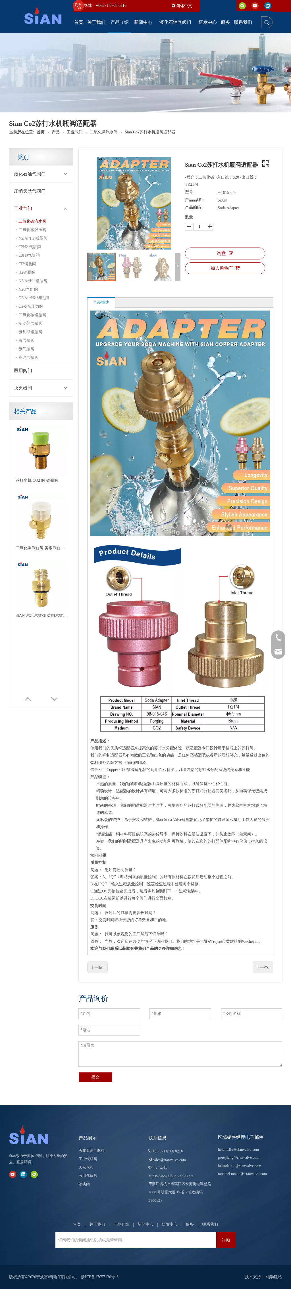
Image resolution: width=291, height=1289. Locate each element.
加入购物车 (222, 268)
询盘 (221, 253)
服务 (190, 1224)
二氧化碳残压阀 (32, 230)
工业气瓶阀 (88, 1159)
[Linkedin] (267, 5)
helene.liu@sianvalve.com (238, 1149)
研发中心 (170, 1224)
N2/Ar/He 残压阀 (32, 238)
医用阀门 (23, 370)
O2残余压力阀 (30, 306)
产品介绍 (121, 1224)
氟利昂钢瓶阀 (30, 332)
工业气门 (23, 208)
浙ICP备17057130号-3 (100, 1277)
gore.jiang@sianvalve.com (238, 1157)
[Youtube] (255, 5)
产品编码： (195, 207)
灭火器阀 (23, 387)
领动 (270, 1277)
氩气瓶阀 (26, 349)
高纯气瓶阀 (28, 357)
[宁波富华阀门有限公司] (34, 1134)
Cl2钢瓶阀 (27, 264)
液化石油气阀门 (30, 173)
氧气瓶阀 (26, 340)
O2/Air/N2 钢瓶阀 (33, 298)
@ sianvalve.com (253, 1173)
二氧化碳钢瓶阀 (32, 315)
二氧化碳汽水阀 (32, 221)
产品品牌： (195, 200)
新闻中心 (145, 1224)
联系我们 (210, 1224)
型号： (191, 192)
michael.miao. (229, 1173)
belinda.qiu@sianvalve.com (239, 1166)
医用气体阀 (88, 1175)
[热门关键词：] (267, 22)
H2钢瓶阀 (26, 272)
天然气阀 (86, 1167)
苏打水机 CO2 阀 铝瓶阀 (37, 480)
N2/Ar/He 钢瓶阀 (32, 281)
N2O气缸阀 (28, 289)
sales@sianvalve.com (169, 1160)
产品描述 (101, 302)
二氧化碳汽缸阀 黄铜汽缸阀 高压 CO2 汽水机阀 (41, 548)
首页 (77, 1224)
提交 (95, 1077)
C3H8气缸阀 (29, 255)
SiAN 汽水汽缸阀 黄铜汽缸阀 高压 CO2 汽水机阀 (41, 615)
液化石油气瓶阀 (92, 1150)
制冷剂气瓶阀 (30, 323)
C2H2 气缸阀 (29, 247)
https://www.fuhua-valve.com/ (171, 1176)
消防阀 (84, 1184)
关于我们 (97, 1224)
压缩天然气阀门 (30, 191)
